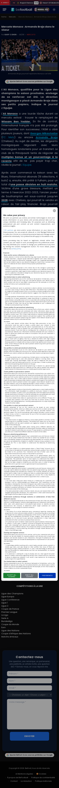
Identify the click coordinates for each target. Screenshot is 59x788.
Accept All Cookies (11, 576)
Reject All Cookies (29, 576)
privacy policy (16, 249)
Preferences (47, 575)
